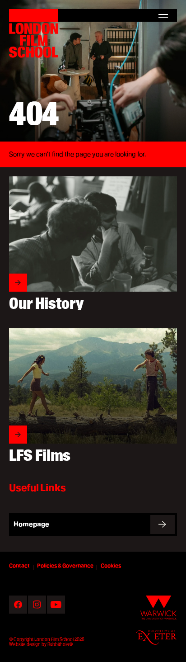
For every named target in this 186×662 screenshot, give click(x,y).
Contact (19, 565)
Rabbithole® (60, 644)
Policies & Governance (65, 565)
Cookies (111, 565)
